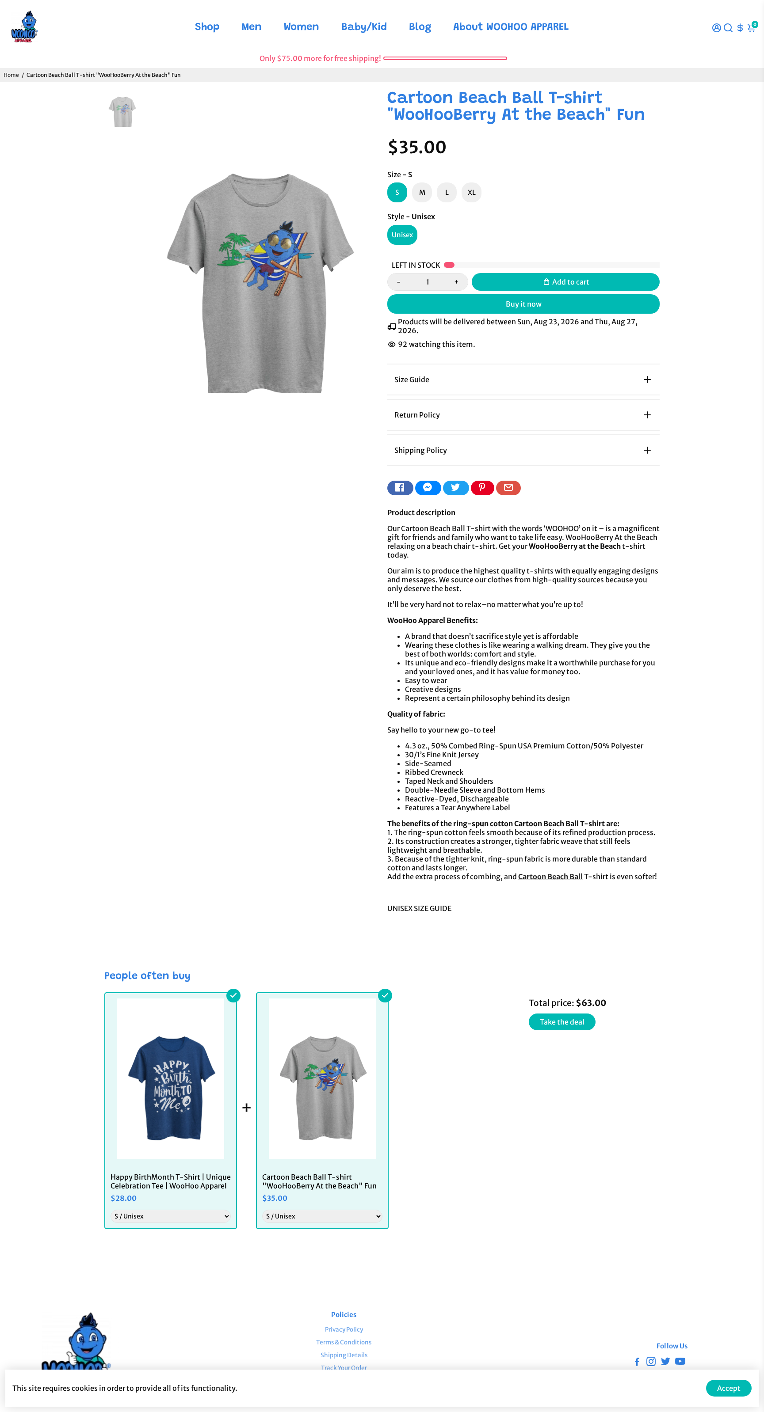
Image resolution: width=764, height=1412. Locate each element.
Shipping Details (344, 1355)
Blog (420, 27)
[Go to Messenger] (428, 488)
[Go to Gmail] (508, 488)
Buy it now (524, 304)
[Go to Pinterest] (482, 488)
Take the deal (562, 1021)
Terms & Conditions (343, 1342)
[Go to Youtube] (680, 1363)
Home (11, 75)
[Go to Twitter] (456, 488)
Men (251, 27)
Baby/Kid (364, 27)
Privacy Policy (344, 1329)
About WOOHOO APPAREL (511, 27)
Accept (729, 1388)
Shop (207, 27)
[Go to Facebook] (400, 488)
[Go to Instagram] (651, 1363)
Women (301, 27)
